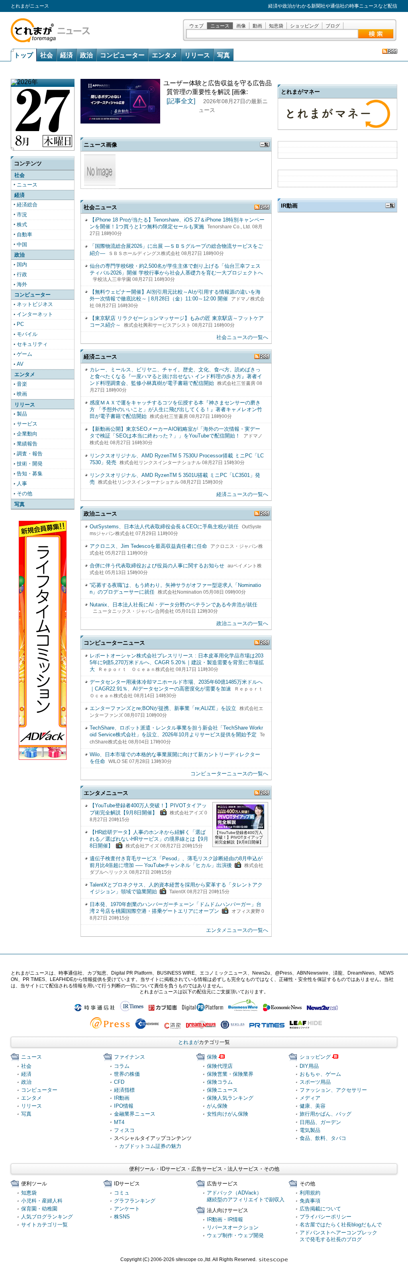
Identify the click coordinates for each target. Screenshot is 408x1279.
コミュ (121, 1193)
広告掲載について (320, 1209)
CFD (119, 1082)
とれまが (188, 1042)
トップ (23, 55)
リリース (197, 55)
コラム (121, 1066)
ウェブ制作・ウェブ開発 (235, 1235)
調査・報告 (30, 454)
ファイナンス (129, 1057)
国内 (22, 264)
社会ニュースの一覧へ (242, 337)
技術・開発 (30, 464)
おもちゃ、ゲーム (320, 1074)
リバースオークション (233, 1227)
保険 (212, 1057)
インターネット (35, 314)
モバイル (27, 334)
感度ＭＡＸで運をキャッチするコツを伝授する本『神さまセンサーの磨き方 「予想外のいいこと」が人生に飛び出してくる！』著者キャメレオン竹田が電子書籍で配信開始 (176, 409)
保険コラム (220, 1082)
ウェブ (196, 26)
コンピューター (122, 55)
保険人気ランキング (230, 1098)
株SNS (122, 1217)
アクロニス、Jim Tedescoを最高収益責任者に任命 (148, 546)
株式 (22, 225)
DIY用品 (309, 1066)
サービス (27, 424)
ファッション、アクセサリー (333, 1090)
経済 (66, 55)
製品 (22, 414)
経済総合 (27, 205)
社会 (46, 55)
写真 (223, 55)
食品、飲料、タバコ (323, 1138)
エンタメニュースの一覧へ (237, 930)
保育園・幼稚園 (39, 1209)
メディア (310, 1098)
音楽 (22, 384)
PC (20, 324)
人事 (22, 483)
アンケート (127, 1209)
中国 (22, 244)
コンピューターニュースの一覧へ (229, 774)
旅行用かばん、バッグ (325, 1114)
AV (20, 364)
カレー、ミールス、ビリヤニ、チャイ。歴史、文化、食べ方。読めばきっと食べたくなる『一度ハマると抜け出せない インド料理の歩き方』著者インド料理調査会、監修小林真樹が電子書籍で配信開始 (176, 376)
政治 (86, 55)
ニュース (220, 26)
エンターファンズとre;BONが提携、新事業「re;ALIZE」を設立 (163, 708)
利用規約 (310, 1193)
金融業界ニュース (134, 1114)
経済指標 (124, 1090)
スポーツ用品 (315, 1082)
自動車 (24, 234)
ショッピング (304, 26)
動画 (257, 26)
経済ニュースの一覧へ (242, 494)
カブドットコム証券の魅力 (150, 1146)
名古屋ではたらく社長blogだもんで (341, 1225)
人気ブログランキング (47, 1217)
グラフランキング (134, 1201)
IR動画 (121, 1098)
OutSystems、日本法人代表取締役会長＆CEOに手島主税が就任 (164, 527)
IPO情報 (123, 1106)
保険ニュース (222, 1090)
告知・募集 (30, 474)
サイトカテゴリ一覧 (44, 1225)
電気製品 (310, 1130)
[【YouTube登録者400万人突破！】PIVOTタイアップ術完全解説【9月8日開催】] (240, 825)
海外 (22, 284)
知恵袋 (276, 26)
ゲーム (24, 354)
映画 (22, 394)
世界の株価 (127, 1074)
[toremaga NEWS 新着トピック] (389, 51)
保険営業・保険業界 (230, 1074)
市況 (22, 215)
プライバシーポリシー (325, 1217)
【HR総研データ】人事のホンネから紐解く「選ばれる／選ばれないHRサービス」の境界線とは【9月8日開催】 (149, 839)
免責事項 (310, 1201)
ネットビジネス (35, 304)
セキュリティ (32, 344)
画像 (241, 26)
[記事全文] (181, 101)
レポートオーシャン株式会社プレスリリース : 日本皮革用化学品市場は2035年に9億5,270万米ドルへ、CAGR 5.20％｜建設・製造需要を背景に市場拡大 (177, 662)
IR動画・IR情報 (225, 1219)
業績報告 (27, 444)
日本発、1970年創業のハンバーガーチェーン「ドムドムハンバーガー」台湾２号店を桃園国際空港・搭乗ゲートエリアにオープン (175, 907)
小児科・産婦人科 (42, 1201)
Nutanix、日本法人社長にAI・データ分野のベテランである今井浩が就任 (173, 605)
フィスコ (124, 1130)
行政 (22, 274)
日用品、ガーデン (320, 1122)
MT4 (119, 1122)
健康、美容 (313, 1106)
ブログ (333, 26)
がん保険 (217, 1106)
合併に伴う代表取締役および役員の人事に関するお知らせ (157, 566)
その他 (24, 493)
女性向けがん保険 (227, 1114)
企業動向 (27, 434)
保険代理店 (220, 1066)
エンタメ (164, 55)
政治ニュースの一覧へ (242, 623)
